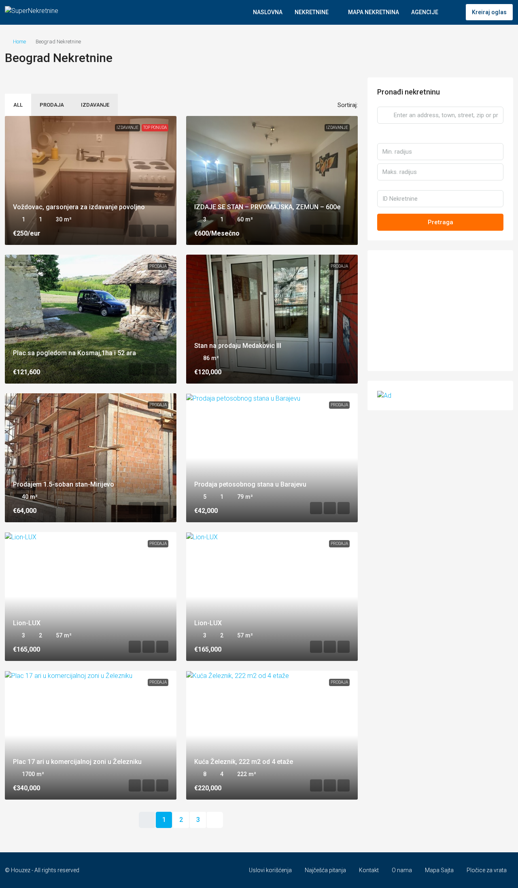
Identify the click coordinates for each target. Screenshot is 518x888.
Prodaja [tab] (52, 105)
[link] (90, 180)
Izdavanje (127, 127)
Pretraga (440, 222)
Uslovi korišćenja (270, 870)
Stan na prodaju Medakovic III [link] (237, 346)
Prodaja (158, 266)
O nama (402, 870)
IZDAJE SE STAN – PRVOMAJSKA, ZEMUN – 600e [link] (267, 207)
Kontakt (369, 870)
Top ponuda (155, 127)
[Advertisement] (440, 310)
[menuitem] (452, 12)
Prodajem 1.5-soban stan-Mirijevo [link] (63, 484)
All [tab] (18, 105)
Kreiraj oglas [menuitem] (489, 12)
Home (19, 42)
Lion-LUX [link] (26, 623)
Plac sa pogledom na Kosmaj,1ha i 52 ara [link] (74, 353)
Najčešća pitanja (325, 870)
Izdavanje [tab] (95, 105)
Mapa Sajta (439, 870)
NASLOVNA (267, 12)
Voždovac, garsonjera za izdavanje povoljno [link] (79, 207)
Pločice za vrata (487, 870)
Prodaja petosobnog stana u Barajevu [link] (250, 484)
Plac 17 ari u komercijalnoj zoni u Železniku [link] (77, 762)
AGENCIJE (424, 12)
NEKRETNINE (312, 12)
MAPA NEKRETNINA (373, 12)
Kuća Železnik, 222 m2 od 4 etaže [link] (243, 762)
